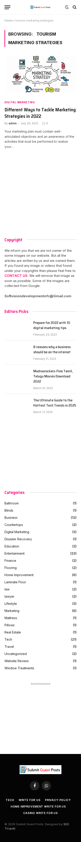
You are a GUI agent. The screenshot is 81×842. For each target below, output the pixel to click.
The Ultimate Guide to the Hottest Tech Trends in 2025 (54, 403)
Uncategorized (15, 654)
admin (13, 123)
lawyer (9, 596)
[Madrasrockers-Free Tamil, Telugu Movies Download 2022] (16, 376)
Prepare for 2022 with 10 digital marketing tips (51, 325)
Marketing (11, 611)
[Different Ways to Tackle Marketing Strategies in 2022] (40, 76)
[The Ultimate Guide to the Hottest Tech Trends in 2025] (16, 405)
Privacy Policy (58, 800)
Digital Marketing (19, 102)
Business (11, 517)
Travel (9, 646)
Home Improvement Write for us (38, 806)
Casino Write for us (40, 813)
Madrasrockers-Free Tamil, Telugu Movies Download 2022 (53, 376)
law (6, 589)
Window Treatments (19, 668)
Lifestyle (10, 603)
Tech (8, 639)
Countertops (13, 525)
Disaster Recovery (18, 539)
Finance (10, 560)
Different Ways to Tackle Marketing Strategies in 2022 (40, 113)
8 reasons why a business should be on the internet (52, 350)
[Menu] (7, 7)
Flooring (10, 568)
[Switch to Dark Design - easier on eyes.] (67, 7)
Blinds (8, 510)
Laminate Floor (15, 582)
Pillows (9, 625)
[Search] (74, 7)
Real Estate (12, 632)
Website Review (16, 661)
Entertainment (14, 553)
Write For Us (29, 800)
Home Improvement (19, 575)
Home (8, 20)
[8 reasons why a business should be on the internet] (16, 352)
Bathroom (11, 503)
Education (11, 546)
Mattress (10, 618)
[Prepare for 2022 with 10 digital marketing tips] (16, 328)
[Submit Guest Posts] (40, 7)
